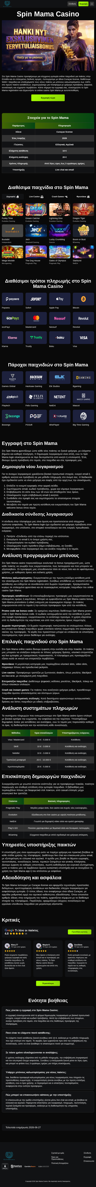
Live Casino (34, 197)
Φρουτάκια (81, 197)
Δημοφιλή (10, 197)
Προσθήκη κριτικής (80, 932)
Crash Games (58, 197)
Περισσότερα (48, 983)
